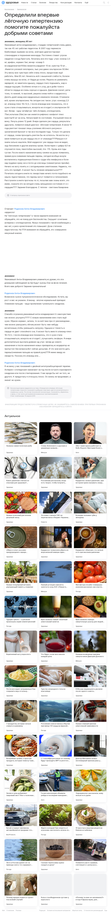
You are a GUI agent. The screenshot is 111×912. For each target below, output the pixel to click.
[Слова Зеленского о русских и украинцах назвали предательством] (55, 438)
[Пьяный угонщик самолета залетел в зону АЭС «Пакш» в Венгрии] (55, 577)
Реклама (18, 910)
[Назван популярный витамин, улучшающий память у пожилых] (21, 577)
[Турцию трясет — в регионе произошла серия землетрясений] (21, 612)
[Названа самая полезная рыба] (21, 438)
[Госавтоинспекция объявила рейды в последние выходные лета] (55, 786)
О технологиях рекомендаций (93, 910)
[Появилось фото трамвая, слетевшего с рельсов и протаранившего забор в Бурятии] (90, 855)
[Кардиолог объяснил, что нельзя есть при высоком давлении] (90, 542)
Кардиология (21, 9)
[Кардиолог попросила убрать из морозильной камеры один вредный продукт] (55, 542)
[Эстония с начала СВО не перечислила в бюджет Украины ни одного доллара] (55, 508)
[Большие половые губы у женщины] (90, 508)
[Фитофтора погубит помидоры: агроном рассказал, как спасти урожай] (90, 577)
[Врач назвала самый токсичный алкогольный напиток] (55, 612)
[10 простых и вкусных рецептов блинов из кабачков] (90, 820)
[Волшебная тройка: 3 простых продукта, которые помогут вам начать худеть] (21, 751)
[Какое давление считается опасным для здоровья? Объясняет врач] (21, 473)
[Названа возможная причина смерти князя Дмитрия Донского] (90, 647)
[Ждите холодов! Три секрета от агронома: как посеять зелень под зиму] (55, 820)
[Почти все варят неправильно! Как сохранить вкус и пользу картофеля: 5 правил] (21, 681)
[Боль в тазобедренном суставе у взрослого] (55, 890)
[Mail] (3, 2)
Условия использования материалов (58, 910)
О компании (10, 910)
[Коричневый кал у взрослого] (21, 647)
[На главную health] (12, 2)
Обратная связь (77, 910)
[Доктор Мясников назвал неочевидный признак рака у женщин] (90, 751)
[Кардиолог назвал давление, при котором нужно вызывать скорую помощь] (90, 473)
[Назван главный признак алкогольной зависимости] (90, 716)
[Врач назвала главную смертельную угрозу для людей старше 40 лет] (90, 612)
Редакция (42, 910)
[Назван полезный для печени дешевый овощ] (21, 508)
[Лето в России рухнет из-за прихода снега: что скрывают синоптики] (21, 855)
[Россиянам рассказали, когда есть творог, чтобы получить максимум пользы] (55, 473)
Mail (3, 910)
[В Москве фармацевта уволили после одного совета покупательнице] (90, 681)
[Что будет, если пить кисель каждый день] (55, 647)
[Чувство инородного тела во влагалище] (55, 681)
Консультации (9, 9)
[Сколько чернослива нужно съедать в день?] (55, 855)
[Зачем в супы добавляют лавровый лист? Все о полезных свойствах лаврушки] (21, 786)
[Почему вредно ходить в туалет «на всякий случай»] (21, 890)
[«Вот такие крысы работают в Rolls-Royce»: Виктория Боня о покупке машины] (90, 438)
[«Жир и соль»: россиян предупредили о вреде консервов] (21, 542)
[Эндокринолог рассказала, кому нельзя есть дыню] (90, 786)
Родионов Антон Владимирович (29, 209)
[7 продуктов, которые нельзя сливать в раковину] (21, 716)
